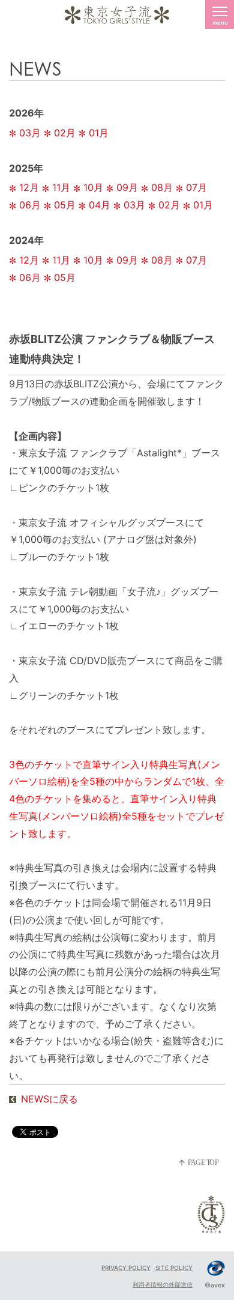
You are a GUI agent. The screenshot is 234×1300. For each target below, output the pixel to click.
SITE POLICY (174, 1267)
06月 (30, 205)
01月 (99, 133)
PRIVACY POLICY (126, 1267)
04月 (99, 205)
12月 (29, 187)
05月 (65, 205)
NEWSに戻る (49, 1099)
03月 (30, 133)
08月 (162, 187)
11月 (61, 187)
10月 (93, 187)
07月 (196, 187)
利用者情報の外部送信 (163, 1284)
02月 (65, 133)
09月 (127, 187)
